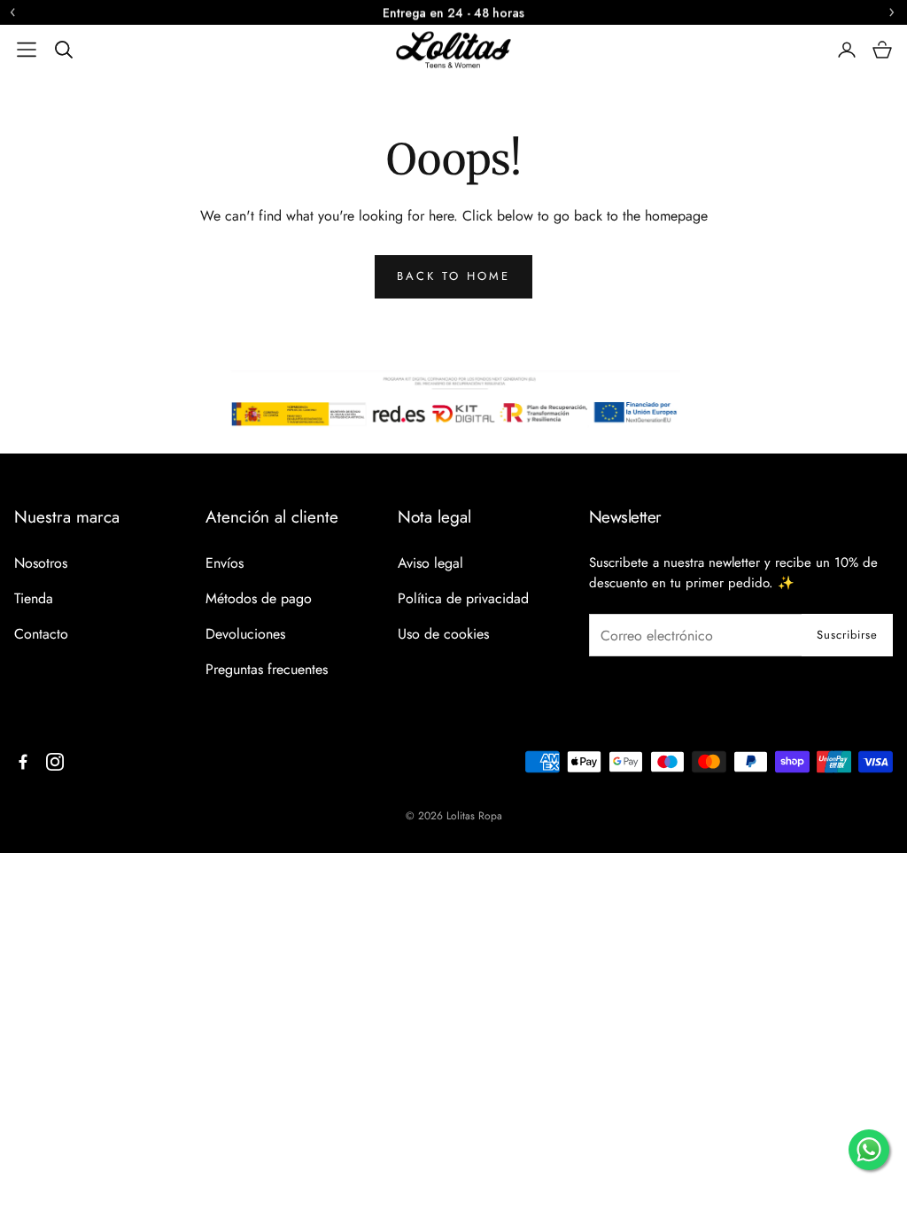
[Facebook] (23, 761)
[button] (26, 49)
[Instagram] (55, 761)
